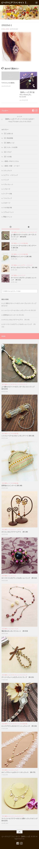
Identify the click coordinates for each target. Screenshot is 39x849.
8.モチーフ (6, 203)
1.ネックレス (7, 170)
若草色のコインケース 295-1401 (21, 256)
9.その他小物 (7, 207)
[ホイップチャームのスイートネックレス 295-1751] (20, 750)
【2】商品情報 (8, 138)
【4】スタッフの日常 (10, 147)
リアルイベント (8, 212)
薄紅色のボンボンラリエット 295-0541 (15, 631)
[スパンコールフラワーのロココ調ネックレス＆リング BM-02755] (20, 796)
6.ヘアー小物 (7, 194)
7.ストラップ (7, 198)
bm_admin (6, 29)
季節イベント (7, 217)
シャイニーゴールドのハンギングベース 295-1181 (19, 310)
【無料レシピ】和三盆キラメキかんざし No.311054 (27, 94)
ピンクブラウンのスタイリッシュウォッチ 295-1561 (19, 726)
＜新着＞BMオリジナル (11, 161)
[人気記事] (29, 227)
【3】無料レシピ (8, 143)
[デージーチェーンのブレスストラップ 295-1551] (20, 655)
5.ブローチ (6, 189)
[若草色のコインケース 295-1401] (6, 257)
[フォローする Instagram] (36, 110)
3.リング (6, 180)
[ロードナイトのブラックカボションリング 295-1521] (6, 278)
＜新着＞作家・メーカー (11, 166)
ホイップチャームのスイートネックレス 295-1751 (18, 772)
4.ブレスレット (8, 184)
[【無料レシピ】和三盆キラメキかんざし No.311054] (28, 81)
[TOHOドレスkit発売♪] (10, 76)
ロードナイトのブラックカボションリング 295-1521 (19, 578)
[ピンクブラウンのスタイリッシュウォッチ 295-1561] (20, 702)
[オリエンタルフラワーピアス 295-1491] (6, 268)
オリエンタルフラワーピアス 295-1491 (24, 267)
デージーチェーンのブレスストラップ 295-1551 (18, 677)
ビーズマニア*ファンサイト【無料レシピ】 (15, 2)
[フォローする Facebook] (33, 110)
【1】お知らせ (8, 133)
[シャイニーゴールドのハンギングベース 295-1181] (6, 246)
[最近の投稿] (11, 227)
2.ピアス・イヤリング (10, 175)
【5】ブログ (7, 152)
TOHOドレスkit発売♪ (8, 83)
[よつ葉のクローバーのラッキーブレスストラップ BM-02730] (6, 235)
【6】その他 (7, 157)
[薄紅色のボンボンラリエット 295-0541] (20, 605)
